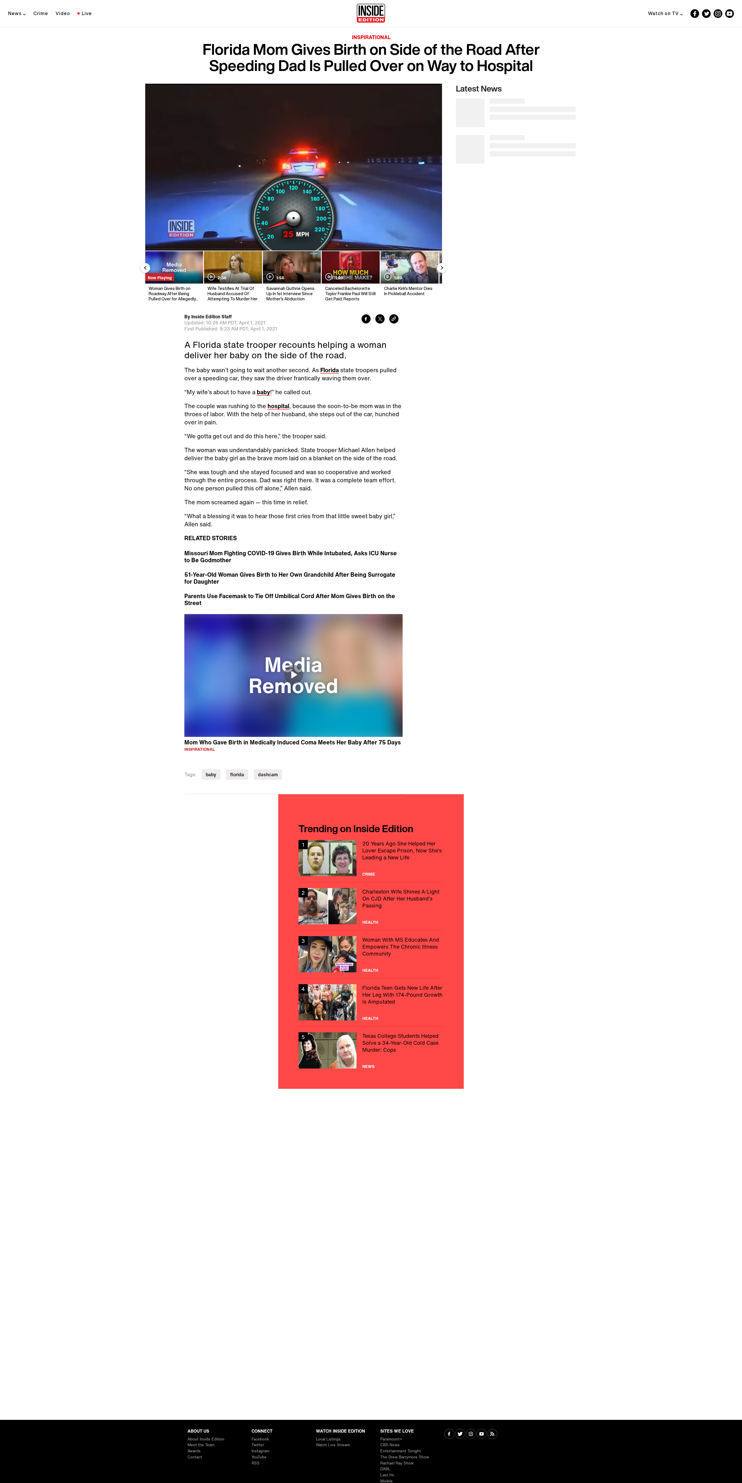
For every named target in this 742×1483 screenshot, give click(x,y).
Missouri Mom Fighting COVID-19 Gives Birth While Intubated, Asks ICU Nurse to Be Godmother (290, 557)
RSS (255, 1463)
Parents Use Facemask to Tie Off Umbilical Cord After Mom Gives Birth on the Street (289, 600)
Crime (40, 13)
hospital (278, 406)
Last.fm (387, 1475)
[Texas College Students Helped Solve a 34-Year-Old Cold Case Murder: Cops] (371, 1050)
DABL (385, 1469)
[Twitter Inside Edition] (706, 13)
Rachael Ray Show (397, 1463)
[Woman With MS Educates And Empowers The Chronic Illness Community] (371, 954)
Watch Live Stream (333, 1445)
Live (87, 13)
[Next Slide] (442, 268)
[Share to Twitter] (380, 320)
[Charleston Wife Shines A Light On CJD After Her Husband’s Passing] (371, 906)
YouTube (259, 1457)
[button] (156, 243)
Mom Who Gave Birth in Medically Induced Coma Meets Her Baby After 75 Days (292, 742)
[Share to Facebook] (366, 320)
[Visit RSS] (492, 1434)
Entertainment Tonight (400, 1451)
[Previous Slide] (145, 268)
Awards (194, 1451)
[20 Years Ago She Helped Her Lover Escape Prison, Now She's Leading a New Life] (371, 858)
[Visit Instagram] (471, 1434)
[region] (293, 675)
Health (370, 922)
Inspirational (371, 37)
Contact (195, 1457)
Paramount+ (391, 1439)
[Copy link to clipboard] (394, 320)
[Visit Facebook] (449, 1434)
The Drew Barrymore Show (404, 1457)
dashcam (268, 774)
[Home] (371, 13)
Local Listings (328, 1439)
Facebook (260, 1439)
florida (237, 774)
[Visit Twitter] (460, 1434)
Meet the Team (201, 1445)
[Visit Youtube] (482, 1434)
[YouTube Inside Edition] (729, 13)
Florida (329, 370)
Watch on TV (663, 13)
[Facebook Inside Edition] (694, 13)
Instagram (260, 1451)
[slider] (294, 233)
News (15, 13)
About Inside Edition (206, 1439)
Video (63, 13)
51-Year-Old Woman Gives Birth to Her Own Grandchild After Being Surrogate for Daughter (289, 578)
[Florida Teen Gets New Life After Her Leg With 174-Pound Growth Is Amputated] (371, 1002)
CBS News (390, 1445)
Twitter (258, 1445)
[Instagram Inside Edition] (718, 13)
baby (263, 392)
